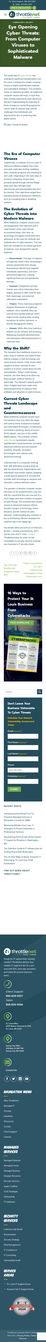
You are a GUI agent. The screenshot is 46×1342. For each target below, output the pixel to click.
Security (29, 22)
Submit (14, 789)
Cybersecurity (19, 22)
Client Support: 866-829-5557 (24, 1)
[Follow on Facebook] (7, 1079)
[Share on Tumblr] (34, 553)
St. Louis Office (12, 1023)
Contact (31, 534)
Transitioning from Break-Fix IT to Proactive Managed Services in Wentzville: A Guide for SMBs (19, 817)
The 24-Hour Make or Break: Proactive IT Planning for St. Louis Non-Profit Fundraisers (22, 860)
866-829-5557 (14, 995)
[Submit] (39, 691)
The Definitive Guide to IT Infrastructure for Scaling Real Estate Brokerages (23, 850)
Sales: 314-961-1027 (23, 4)
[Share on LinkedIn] (30, 553)
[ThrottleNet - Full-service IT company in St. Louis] (24, 14)
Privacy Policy (23, 1335)
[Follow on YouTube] (27, 1079)
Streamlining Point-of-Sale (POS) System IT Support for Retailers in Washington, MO (22, 840)
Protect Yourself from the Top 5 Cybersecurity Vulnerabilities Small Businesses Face (32, 570)
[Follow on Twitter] (14, 1079)
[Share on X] (16, 553)
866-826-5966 (14, 1004)
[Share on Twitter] (21, 553)
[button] (34, 8)
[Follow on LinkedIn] (20, 1079)
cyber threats (26, 75)
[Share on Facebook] (11, 553)
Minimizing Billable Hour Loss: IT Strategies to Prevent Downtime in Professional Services (19, 828)
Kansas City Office (13, 1046)
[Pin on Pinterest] (25, 553)
